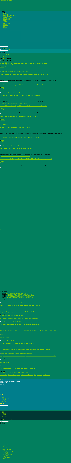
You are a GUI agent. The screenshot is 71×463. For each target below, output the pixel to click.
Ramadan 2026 (5, 42)
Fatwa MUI (5, 21)
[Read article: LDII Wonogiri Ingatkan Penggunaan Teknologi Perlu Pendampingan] (35, 92)
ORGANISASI (4, 11)
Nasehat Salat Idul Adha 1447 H (8, 64)
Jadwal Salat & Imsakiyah (6, 398)
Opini (4, 26)
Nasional (4, 29)
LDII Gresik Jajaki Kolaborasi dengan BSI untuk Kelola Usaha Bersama (20, 324)
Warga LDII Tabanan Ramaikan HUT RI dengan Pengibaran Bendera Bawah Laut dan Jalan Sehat (28, 331)
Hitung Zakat (5, 35)
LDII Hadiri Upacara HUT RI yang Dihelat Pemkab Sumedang (17, 343)
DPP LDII (4, 419)
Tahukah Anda (5, 31)
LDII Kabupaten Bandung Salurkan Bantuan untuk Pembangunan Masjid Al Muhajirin (20, 295)
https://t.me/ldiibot (3, 409)
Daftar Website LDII (6, 23)
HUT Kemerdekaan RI (6, 37)
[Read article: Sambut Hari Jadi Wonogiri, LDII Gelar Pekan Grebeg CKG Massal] (35, 113)
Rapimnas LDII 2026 (6, 76)
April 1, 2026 (2, 130)
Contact (4, 20)
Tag (2, 56)
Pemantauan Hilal (6, 54)
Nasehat (4, 28)
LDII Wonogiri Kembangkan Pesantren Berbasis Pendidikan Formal (19, 138)
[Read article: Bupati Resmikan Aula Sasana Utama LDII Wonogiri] (35, 124)
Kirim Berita (5, 34)
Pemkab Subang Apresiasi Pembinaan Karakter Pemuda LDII (16, 293)
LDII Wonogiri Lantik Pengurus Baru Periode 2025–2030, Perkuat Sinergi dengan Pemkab (26, 159)
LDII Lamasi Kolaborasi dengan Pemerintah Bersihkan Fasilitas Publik (20, 318)
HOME (3, 9)
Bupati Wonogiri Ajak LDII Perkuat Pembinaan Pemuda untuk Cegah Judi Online (23, 64)
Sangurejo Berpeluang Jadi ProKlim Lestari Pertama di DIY (17, 312)
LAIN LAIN (3, 32)
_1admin (2, 66)
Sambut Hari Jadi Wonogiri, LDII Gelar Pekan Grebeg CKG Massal (19, 116)
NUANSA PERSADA (4, 401)
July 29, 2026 (2, 67)
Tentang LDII (5, 13)
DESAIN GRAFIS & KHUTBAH (6, 36)
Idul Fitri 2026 (5, 72)
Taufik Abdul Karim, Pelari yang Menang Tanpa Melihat (16, 148)
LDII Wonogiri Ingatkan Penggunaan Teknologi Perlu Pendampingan (20, 95)
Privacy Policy (4, 400)
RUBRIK (3, 21)
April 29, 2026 (2, 120)
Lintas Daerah (5, 25)
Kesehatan (5, 24)
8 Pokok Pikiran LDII (6, 16)
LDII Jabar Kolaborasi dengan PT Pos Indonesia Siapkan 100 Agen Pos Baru (19, 294)
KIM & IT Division (13, 419)
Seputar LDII (5, 48)
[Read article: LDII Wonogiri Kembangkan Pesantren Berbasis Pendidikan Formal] (35, 135)
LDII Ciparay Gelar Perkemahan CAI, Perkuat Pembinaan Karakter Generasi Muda (20, 297)
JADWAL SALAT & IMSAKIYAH (6, 79)
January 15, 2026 (2, 162)
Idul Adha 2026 (5, 66)
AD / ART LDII (5, 14)
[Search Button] (8, 421)
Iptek (4, 23)
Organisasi (5, 27)
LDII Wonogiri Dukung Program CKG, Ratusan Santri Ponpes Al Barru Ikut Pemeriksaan (25, 85)
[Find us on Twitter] (0, 418)
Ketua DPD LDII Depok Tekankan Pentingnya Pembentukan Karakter (20, 305)
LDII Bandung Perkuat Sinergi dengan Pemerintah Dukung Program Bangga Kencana (25, 350)
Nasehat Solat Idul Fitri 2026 (8, 70)
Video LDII (5, 19)
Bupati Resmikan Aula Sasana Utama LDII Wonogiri (15, 127)
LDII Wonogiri (6, 56)
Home (1, 56)
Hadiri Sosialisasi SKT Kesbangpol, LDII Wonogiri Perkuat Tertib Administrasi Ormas (24, 74)
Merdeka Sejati (4, 337)
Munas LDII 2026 (6, 68)
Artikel (4, 22)
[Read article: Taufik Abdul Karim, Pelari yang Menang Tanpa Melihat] (35, 145)
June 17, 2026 (2, 77)
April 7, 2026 (2, 151)
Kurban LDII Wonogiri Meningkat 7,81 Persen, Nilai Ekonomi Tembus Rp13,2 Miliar (23, 106)
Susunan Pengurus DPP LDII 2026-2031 (9, 17)
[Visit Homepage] (6, 0)
